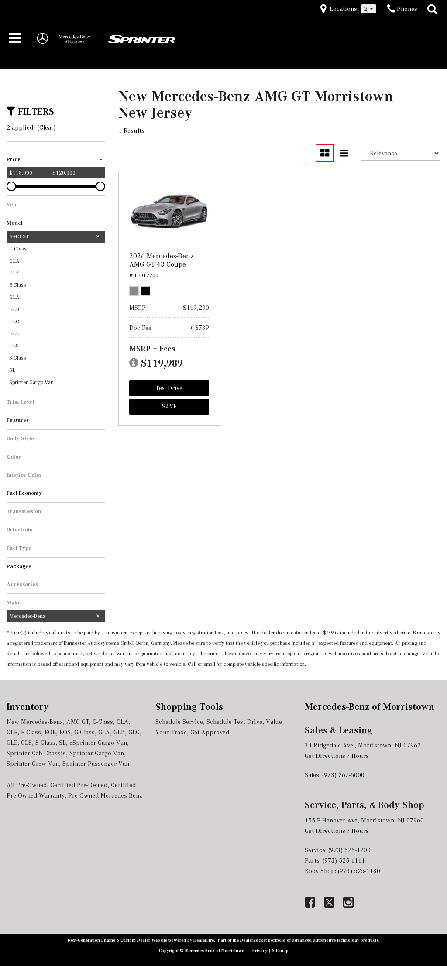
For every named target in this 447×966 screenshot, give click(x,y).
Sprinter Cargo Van (96, 753)
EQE (50, 732)
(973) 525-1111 (345, 860)
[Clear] (46, 127)
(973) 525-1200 (349, 849)
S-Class (45, 742)
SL (62, 742)
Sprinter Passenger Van (95, 763)
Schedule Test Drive (234, 721)
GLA (104, 732)
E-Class (31, 732)
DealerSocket (253, 940)
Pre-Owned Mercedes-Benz (105, 795)
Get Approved (209, 732)
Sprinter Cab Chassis (36, 753)
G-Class (84, 732)
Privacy (260, 950)
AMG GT (77, 721)
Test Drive (169, 388)
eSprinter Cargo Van (98, 742)
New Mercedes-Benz (35, 721)
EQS (65, 732)
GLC (134, 732)
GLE (12, 742)
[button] (432, 9)
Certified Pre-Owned (78, 784)
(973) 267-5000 (343, 774)
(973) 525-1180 (360, 870)
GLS (26, 742)
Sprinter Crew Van (33, 763)
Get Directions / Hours (337, 755)
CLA (122, 721)
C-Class (103, 721)
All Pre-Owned (27, 784)
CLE (12, 732)
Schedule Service (179, 721)
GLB (119, 732)
